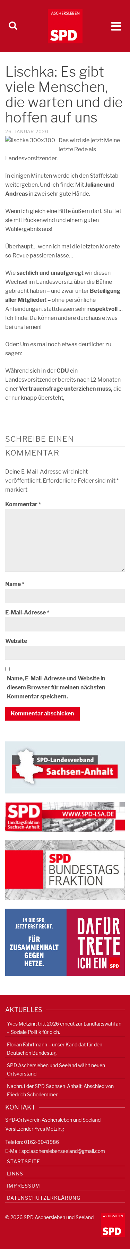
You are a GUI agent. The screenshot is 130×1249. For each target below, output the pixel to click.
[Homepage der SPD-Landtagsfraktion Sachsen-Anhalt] (65, 816)
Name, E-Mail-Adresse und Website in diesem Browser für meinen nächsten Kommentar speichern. (56, 687)
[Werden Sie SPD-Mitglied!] (65, 941)
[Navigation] (116, 26)
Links (15, 1173)
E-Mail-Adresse (27, 612)
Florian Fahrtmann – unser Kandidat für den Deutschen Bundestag (54, 1049)
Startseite (23, 1161)
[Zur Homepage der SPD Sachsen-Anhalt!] (65, 767)
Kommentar (23, 504)
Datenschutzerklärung (43, 1198)
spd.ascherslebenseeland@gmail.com (63, 1151)
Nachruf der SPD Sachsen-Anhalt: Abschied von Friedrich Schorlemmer (60, 1090)
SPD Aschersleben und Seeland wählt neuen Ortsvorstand (56, 1069)
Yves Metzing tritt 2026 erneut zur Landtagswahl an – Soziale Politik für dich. (64, 1028)
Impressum (23, 1186)
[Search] (12, 26)
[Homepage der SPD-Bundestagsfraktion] (65, 869)
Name (14, 584)
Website (16, 641)
